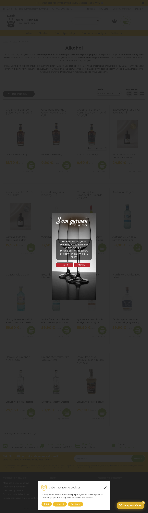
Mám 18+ (65, 265)
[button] (143, 502)
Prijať (46, 504)
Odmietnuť (75, 504)
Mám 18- (82, 265)
